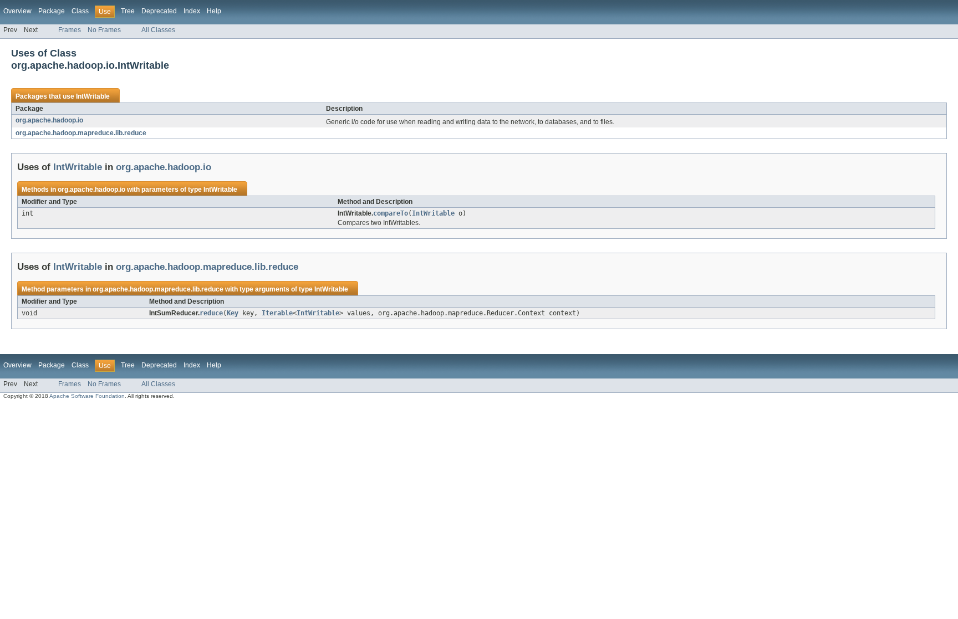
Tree (128, 11)
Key (232, 313)
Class (80, 11)
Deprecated (159, 11)
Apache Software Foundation (87, 396)
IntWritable (93, 96)
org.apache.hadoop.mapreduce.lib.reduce (81, 133)
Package (51, 11)
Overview (17, 11)
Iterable (277, 313)
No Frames (104, 30)
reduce (211, 313)
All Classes (158, 30)
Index (192, 11)
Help (214, 11)
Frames (69, 30)
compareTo (390, 213)
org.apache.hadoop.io (49, 120)
